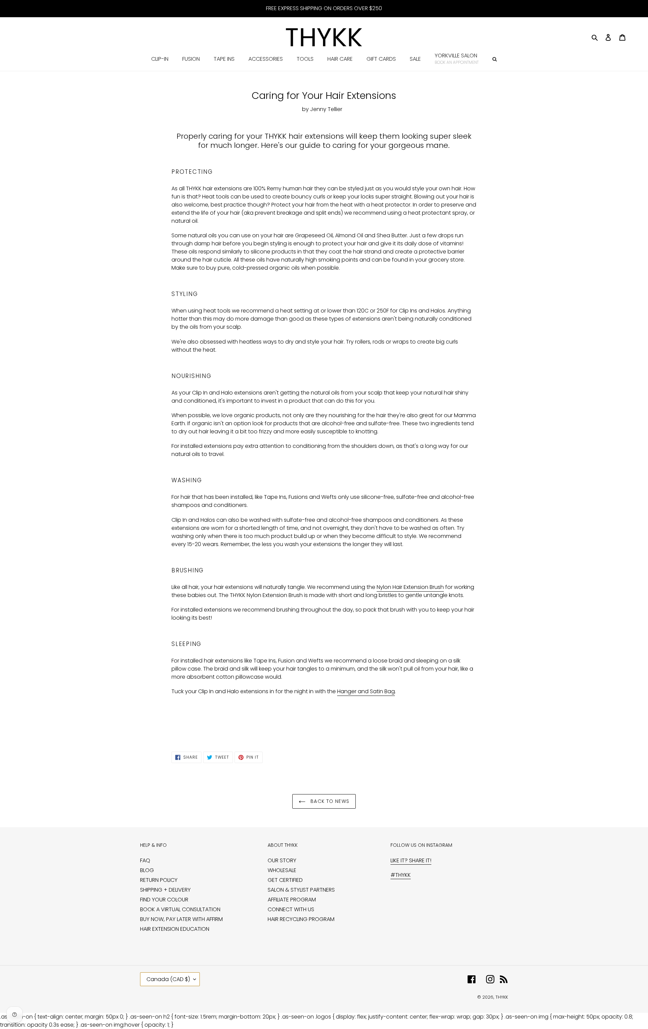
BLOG (147, 870)
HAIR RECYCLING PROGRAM (301, 919)
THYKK (501, 997)
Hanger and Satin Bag (366, 691)
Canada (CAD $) (168, 979)
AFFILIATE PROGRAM (292, 899)
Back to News (329, 801)
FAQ (145, 860)
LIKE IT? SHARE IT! (410, 860)
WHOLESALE (282, 870)
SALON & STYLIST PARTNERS (301, 890)
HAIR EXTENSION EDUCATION (174, 929)
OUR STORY (282, 860)
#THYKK (400, 875)
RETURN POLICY (159, 880)
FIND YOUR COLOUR (164, 899)
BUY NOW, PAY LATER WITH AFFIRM (181, 919)
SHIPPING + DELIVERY (165, 890)
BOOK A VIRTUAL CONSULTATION (180, 909)
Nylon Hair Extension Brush (410, 587)
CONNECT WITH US (291, 909)
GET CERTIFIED (285, 880)
